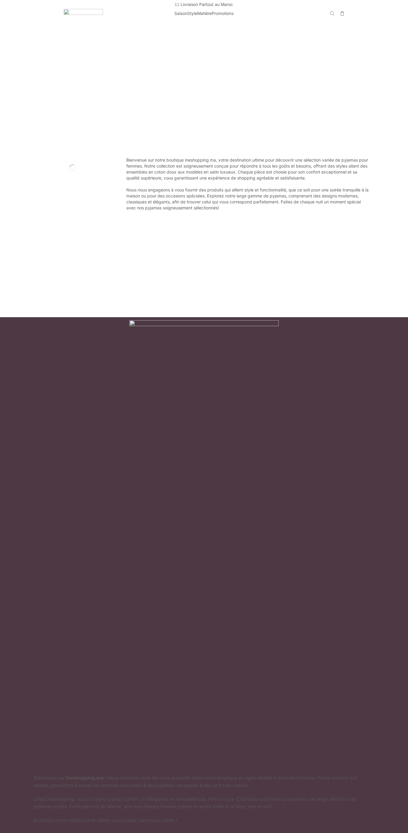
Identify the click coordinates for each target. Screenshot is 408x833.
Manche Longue (75, 214)
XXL (75, 148)
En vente (56, 299)
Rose (75, 85)
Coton (75, 236)
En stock (56, 279)
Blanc (75, 45)
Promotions (223, 13)
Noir (75, 76)
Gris (75, 55)
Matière (204, 13)
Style (192, 13)
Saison (180, 13)
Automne (75, 171)
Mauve (75, 65)
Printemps (75, 191)
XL (75, 138)
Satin (75, 256)
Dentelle (75, 246)
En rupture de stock (69, 289)
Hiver (75, 181)
